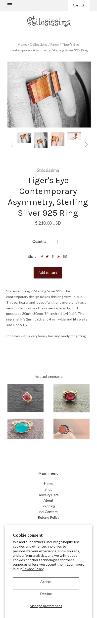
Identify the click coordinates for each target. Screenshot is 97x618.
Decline (46, 594)
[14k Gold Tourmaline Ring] (25, 398)
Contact (51, 512)
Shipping (48, 506)
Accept (46, 581)
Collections (39, 44)
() (79, 5)
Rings (54, 44)
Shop (48, 489)
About (48, 500)
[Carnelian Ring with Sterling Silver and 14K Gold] (71, 429)
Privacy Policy (33, 569)
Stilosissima (48, 170)
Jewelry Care (49, 495)
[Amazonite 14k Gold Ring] (25, 429)
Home (22, 44)
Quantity (39, 241)
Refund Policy (48, 517)
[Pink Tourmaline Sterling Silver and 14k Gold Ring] (71, 398)
